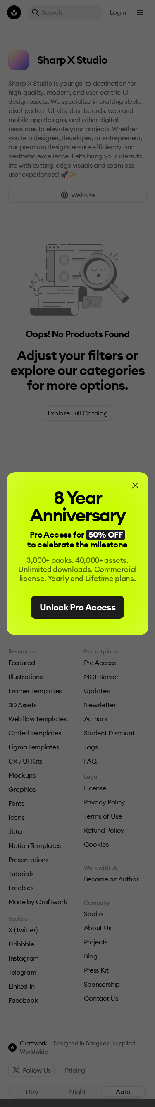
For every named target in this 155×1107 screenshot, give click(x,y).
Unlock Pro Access (77, 607)
